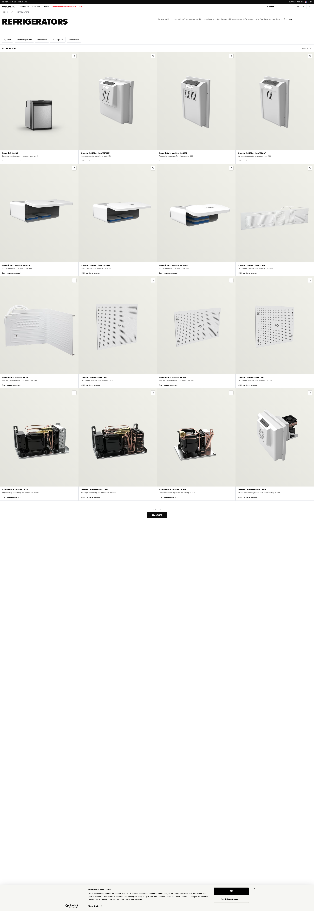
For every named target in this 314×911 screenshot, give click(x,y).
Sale (80, 6)
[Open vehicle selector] (298, 6)
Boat (11, 12)
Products (24, 6)
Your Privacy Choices (230, 899)
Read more (288, 19)
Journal (46, 6)
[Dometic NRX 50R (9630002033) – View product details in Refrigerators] (39, 108)
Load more (157, 515)
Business (300, 2)
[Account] (304, 6)
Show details (93, 906)
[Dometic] (8, 6)
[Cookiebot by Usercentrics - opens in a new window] (72, 906)
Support (292, 2)
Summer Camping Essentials (64, 6)
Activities (36, 6)
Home (4, 12)
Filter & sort (10, 48)
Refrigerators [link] (23, 12)
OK (231, 891)
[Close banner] (254, 888)
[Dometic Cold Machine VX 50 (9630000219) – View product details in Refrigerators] (275, 332)
